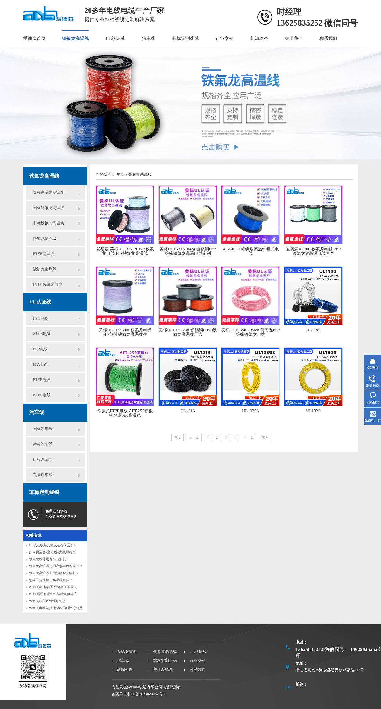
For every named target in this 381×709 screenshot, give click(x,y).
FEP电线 (40, 349)
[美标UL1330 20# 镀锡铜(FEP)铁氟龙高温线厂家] (187, 295)
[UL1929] (313, 376)
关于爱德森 (163, 669)
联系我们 (328, 38)
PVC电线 (40, 318)
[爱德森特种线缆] (48, 18)
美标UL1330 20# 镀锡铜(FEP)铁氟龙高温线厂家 (188, 332)
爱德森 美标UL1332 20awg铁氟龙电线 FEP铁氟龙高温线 (125, 251)
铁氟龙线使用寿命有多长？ (49, 559)
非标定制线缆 (185, 38)
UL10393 (250, 411)
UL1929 (313, 411)
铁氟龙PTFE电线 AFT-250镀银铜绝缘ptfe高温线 (125, 413)
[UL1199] (313, 295)
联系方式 (197, 669)
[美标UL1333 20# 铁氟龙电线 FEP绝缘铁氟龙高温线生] (125, 295)
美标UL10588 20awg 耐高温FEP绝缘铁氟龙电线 (250, 332)
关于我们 (294, 38)
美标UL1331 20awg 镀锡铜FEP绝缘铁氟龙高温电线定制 (188, 251)
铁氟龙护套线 (44, 238)
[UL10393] (250, 376)
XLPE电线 (42, 334)
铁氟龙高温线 (75, 38)
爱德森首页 (34, 38)
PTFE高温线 (43, 254)
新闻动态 (259, 38)
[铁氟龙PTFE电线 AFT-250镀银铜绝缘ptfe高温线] (125, 376)
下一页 (248, 437)
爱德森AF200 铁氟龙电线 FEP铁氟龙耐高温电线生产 (313, 251)
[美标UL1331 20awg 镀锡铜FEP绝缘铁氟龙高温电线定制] (187, 214)
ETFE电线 (41, 395)
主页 (120, 175)
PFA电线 (40, 364)
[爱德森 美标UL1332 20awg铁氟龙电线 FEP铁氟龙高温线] (125, 214)
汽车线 (148, 38)
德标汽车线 (42, 444)
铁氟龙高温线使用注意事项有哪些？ (56, 566)
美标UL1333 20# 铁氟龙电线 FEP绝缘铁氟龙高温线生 (125, 332)
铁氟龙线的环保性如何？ (47, 601)
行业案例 (224, 38)
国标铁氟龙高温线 (48, 208)
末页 (265, 437)
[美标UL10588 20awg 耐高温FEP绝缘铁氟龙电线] (250, 295)
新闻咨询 (125, 669)
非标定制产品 (165, 660)
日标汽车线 (42, 460)
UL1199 (313, 330)
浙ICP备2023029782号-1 (145, 694)
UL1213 (187, 411)
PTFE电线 (41, 380)
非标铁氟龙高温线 (48, 223)
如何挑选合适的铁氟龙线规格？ (52, 552)
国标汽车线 (42, 429)
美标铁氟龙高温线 (48, 192)
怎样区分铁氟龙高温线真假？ (51, 580)
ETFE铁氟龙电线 (47, 284)
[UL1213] (187, 376)
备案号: (118, 694)
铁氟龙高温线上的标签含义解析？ (54, 573)
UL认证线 (115, 38)
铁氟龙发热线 (44, 269)
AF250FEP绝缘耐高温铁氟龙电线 (250, 251)
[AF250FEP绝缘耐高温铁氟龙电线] (250, 214)
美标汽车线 (42, 475)
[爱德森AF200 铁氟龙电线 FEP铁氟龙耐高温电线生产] (313, 214)
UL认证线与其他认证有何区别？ (53, 545)
